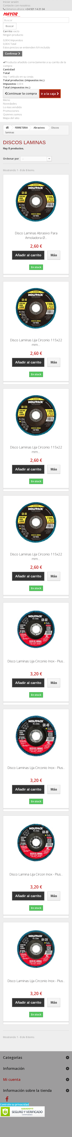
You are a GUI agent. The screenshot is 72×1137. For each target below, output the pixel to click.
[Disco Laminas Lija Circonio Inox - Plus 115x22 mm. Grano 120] (36, 949)
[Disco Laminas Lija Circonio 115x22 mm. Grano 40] (36, 308)
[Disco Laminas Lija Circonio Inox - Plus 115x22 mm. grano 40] (36, 736)
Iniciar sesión (11, 2)
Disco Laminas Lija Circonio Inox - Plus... (36, 661)
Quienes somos (12, 114)
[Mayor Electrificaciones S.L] (12, 15)
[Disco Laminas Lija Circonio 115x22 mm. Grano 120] (36, 415)
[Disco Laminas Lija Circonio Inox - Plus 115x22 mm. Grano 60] (36, 629)
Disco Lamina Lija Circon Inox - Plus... (36, 874)
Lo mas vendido (12, 107)
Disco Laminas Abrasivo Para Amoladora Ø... (36, 235)
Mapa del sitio (11, 118)
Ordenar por (11, 158)
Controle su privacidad (14, 1104)
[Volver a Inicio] (7, 127)
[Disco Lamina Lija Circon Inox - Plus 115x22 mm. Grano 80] (36, 842)
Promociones (11, 111)
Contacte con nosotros (16, 5)
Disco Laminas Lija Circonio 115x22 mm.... (36, 342)
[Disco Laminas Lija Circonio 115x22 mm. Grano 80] (36, 522)
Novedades (10, 103)
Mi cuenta (12, 1079)
